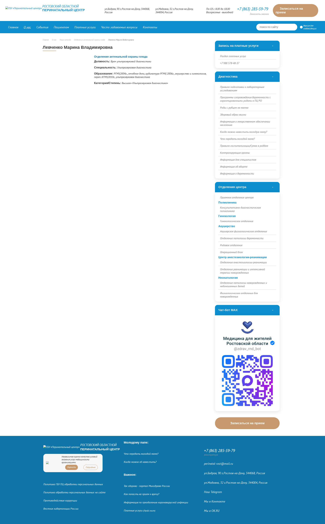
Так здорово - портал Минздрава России (147, 486)
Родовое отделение (231, 245)
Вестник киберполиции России (60, 508)
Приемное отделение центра (237, 197)
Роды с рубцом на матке (234, 107)
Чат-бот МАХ (228, 310)
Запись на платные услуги (238, 45)
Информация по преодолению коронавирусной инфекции (156, 502)
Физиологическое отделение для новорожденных (239, 294)
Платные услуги (139, 510)
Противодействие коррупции (60, 500)
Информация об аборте (233, 166)
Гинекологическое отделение (236, 221)
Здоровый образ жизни (233, 114)
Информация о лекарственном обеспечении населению (245, 123)
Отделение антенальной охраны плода (120, 56)
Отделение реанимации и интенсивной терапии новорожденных (242, 271)
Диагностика (227, 76)
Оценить (71, 467)
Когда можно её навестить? (140, 462)
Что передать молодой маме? (237, 138)
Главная (13, 27)
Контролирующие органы (235, 152)
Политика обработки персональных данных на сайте (74, 492)
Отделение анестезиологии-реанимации (243, 262)
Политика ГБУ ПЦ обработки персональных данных (73, 484)
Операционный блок (231, 252)
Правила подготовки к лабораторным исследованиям (242, 88)
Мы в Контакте (214, 501)
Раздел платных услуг (233, 56)
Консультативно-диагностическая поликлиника (240, 209)
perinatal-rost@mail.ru (218, 464)
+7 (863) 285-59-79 (252, 9)
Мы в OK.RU (211, 511)
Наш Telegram (213, 492)
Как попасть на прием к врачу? (141, 494)
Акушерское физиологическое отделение (243, 231)
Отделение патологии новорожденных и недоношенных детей (243, 284)
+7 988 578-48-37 (229, 63)
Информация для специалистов (238, 159)
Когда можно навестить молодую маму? (243, 131)
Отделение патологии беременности (241, 238)
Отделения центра (232, 187)
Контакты (150, 27)
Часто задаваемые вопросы (119, 27)
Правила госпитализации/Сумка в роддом (244, 145)
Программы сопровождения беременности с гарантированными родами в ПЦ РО (245, 99)
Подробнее (90, 467)
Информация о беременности (237, 173)
